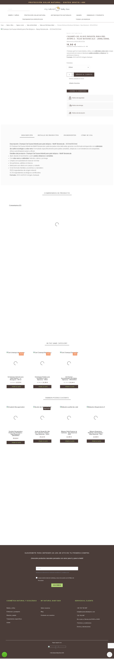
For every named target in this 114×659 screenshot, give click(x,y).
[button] (73, 83)
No (10, 234)
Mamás (79, 15)
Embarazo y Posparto (95, 15)
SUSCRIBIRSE (57, 585)
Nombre (80, 292)
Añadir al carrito (84, 74)
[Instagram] (61, 634)
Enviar (16, 314)
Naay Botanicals (74, 33)
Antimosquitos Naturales (61, 15)
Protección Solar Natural (35, 15)
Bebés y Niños (13, 15)
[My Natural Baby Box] (57, 9)
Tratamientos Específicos (32, 19)
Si (18, 234)
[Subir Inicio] (109, 654)
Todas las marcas (83, 19)
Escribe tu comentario (78, 91)
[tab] (27, 135)
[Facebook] (52, 634)
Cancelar (6, 314)
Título (3, 292)
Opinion (4, 301)
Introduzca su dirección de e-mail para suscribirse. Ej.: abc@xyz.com (52, 572)
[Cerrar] (106, 217)
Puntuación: (102, 266)
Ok (10, 223)
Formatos (70, 63)
